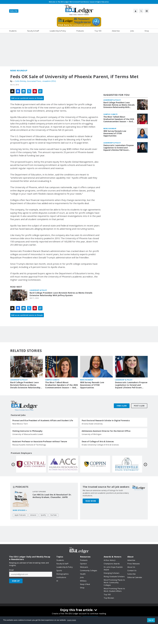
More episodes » (20, 510)
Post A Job (139, 406)
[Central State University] (95, 464)
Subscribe (14, 11)
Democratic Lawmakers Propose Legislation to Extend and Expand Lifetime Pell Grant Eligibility (118, 147)
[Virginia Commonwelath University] (31, 464)
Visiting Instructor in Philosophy (27, 431)
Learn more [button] (71, 620)
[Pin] (35, 91)
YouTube (53, 515)
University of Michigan (91, 434)
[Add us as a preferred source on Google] (40, 91)
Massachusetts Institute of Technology (29, 444)
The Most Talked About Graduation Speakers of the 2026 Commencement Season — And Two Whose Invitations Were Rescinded (118, 119)
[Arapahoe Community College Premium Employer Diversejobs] (127, 464)
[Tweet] (29, 91)
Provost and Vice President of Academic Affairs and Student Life (42, 420)
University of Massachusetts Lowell (27, 434)
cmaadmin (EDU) (49, 81)
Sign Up (16, 581)
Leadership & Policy (38, 290)
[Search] (141, 11)
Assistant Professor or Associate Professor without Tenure (39, 441)
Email (11, 570)
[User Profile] (135, 11)
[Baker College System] (63, 464)
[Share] (18, 91)
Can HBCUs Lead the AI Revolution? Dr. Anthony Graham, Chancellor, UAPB (52, 495)
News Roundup (18, 70)
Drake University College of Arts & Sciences (100, 444)
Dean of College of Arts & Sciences (98, 441)
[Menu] (147, 11)
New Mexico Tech (20, 423)
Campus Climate (110, 114)
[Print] (12, 91)
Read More (91, 501)
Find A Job (122, 406)
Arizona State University (92, 423)
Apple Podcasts (20, 515)
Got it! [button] (151, 620)
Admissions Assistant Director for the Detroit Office (106, 431)
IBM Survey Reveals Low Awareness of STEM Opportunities (114, 133)
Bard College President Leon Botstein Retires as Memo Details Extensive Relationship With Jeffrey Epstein (61, 294)
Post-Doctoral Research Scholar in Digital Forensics (106, 420)
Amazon (33, 515)
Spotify (43, 515)
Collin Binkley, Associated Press (28, 81)
